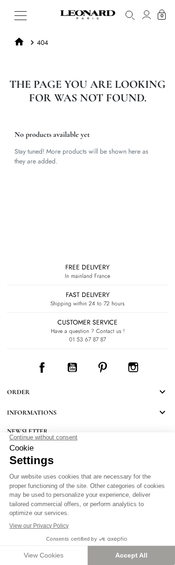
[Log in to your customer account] (146, 15)
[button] (130, 15)
